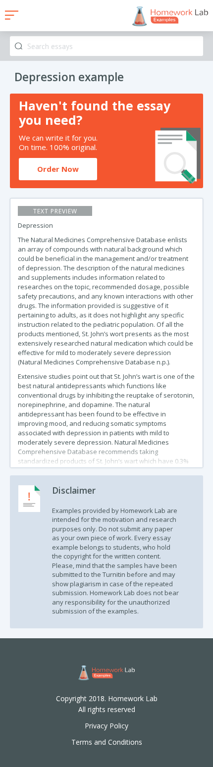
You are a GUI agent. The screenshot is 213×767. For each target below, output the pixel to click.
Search (18, 46)
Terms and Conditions (106, 742)
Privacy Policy (106, 725)
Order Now (58, 169)
